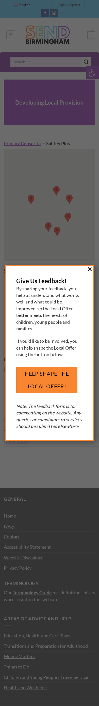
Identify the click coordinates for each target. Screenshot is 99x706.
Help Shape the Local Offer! (47, 380)
